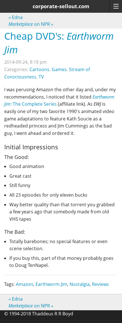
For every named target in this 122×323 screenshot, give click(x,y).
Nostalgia (80, 284)
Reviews (100, 284)
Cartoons (39, 69)
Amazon (24, 284)
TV (41, 77)
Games (59, 69)
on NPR (31, 24)
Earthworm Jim (51, 284)
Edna (16, 17)
